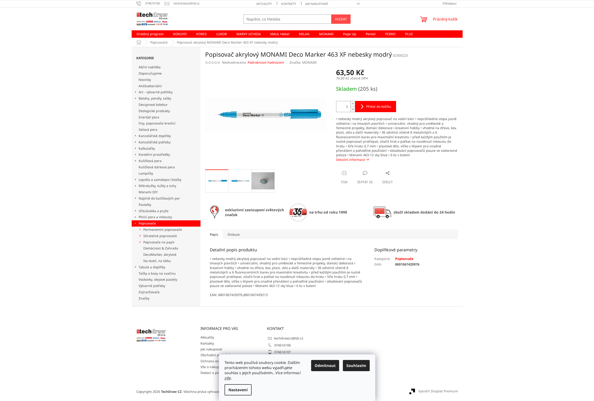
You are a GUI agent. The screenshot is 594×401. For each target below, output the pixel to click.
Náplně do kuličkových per (159, 198)
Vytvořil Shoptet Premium (438, 391)
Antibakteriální (150, 86)
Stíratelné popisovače (160, 236)
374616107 (282, 352)
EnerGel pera (149, 117)
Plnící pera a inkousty (155, 217)
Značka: (303, 62)
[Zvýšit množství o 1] (352, 104)
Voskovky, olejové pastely (158, 279)
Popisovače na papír (159, 242)
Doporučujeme (150, 73)
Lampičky (146, 173)
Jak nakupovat (316, 4)
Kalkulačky (147, 148)
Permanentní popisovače (162, 229)
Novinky (145, 79)
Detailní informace (350, 159)
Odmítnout (325, 365)
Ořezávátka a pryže (154, 211)
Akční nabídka (150, 67)
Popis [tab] (214, 234)
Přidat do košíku (378, 106)
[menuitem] (150, 34)
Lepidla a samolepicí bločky (160, 179)
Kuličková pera (150, 161)
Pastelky (145, 204)
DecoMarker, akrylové (159, 254)
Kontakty (288, 4)
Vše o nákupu (210, 367)
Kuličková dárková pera (157, 167)
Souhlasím (356, 365)
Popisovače (147, 223)
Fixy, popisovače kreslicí (157, 123)
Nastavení (238, 389)
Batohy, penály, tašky (155, 98)
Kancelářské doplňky (155, 136)
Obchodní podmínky (216, 355)
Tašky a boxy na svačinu (157, 273)
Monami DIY (148, 192)
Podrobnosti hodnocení (266, 62)
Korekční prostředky (154, 154)
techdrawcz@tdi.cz (288, 338)
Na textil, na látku (157, 261)
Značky (144, 298)
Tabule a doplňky (152, 267)
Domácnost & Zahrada (160, 248)
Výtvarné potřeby (152, 285)
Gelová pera (148, 129)
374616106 (282, 345)
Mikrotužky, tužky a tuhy (157, 185)
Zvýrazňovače (150, 292)
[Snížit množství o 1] (352, 109)
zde (228, 377)
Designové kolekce (153, 104)
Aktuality (264, 4)
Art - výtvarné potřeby (156, 92)
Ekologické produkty (154, 111)
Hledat (341, 19)
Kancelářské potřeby (155, 142)
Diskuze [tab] (234, 234)
